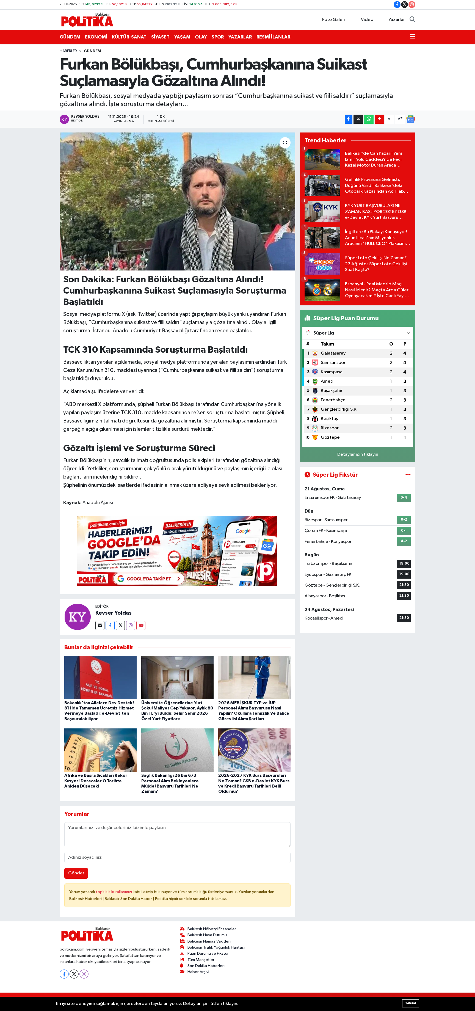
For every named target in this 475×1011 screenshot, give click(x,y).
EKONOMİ (96, 37)
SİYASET (160, 37)
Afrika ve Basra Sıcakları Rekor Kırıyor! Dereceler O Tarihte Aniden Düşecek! (95, 780)
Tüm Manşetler (200, 960)
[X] (74, 974)
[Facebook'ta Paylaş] (348, 119)
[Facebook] (110, 625)
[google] (177, 550)
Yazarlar (396, 19)
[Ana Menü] (412, 37)
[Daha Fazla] (379, 119)
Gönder (76, 873)
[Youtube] (140, 625)
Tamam (410, 1003)
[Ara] (412, 19)
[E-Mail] (99, 625)
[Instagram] (130, 625)
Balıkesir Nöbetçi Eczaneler (211, 929)
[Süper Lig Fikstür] (408, 475)
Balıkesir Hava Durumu (207, 935)
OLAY (201, 37)
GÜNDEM (70, 37)
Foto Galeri (333, 19)
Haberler (68, 51)
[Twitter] (120, 625)
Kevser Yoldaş (113, 613)
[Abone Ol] (410, 119)
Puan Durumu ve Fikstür (208, 953)
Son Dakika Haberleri (206, 966)
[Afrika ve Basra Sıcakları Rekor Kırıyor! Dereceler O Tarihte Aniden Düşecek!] (100, 750)
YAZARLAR (240, 37)
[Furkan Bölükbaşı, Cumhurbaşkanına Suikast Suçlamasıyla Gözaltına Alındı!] (177, 201)
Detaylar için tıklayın (357, 454)
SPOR (218, 37)
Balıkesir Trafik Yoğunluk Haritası (216, 947)
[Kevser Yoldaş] (77, 616)
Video (367, 19)
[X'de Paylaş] (358, 119)
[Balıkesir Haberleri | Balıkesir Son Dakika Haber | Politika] (87, 19)
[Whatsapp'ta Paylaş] (369, 119)
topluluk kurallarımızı (114, 892)
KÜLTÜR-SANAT (129, 37)
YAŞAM (182, 37)
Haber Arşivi (198, 972)
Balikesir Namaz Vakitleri (209, 941)
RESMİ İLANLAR (273, 37)
